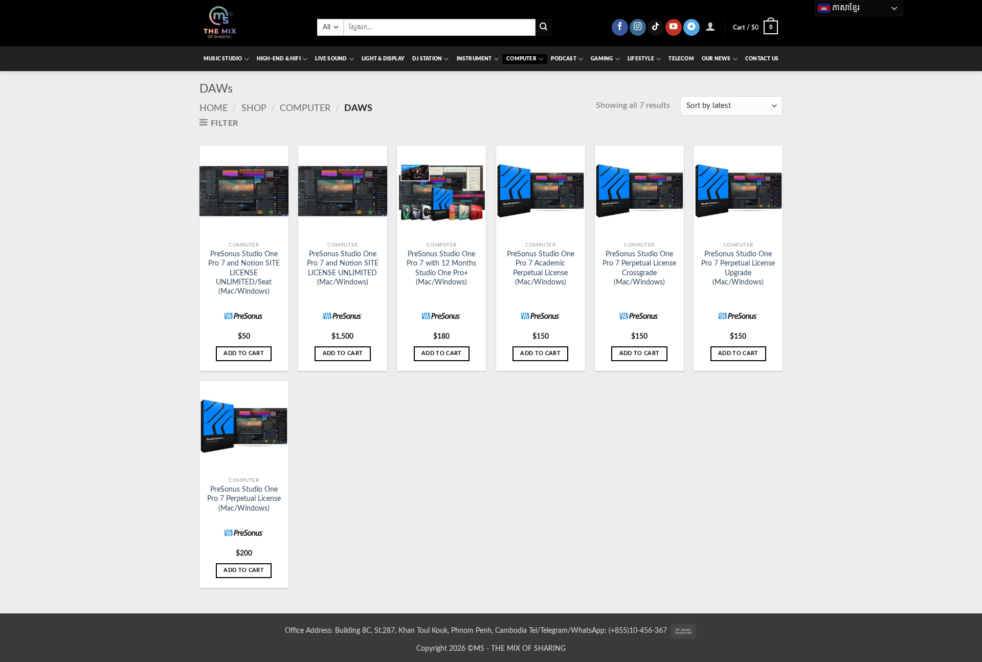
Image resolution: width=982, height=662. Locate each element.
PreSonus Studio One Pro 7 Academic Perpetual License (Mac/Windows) (540, 268)
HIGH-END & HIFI (279, 58)
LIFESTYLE (641, 58)
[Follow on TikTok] (656, 27)
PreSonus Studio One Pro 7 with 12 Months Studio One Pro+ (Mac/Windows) (441, 268)
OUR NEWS (716, 58)
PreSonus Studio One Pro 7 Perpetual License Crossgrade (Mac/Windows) (639, 268)
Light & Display (383, 58)
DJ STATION (427, 58)
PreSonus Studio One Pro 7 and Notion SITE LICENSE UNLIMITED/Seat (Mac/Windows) (244, 273)
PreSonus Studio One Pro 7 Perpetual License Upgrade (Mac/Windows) (738, 268)
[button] (711, 26)
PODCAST (563, 58)
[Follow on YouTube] (673, 27)
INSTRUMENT (474, 58)
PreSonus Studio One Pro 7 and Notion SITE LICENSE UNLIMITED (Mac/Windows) (342, 268)
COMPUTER (521, 58)
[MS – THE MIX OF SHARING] (250, 23)
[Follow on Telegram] (691, 27)
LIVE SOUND (331, 58)
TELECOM (681, 58)
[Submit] (543, 27)
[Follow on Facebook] (620, 27)
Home (213, 108)
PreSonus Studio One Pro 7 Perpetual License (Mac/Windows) (244, 499)
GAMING (602, 58)
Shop (253, 108)
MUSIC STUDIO (223, 58)
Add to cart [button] (244, 353)
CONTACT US (761, 58)
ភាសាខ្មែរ (845, 7)
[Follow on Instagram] (638, 27)
